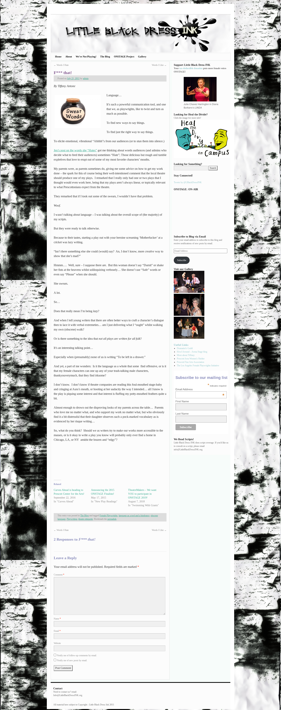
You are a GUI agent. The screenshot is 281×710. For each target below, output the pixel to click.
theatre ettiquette (85, 519)
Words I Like (159, 65)
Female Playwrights (109, 515)
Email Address (199, 389)
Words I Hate (61, 65)
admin (86, 78)
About (68, 56)
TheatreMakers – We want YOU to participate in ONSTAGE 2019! (142, 494)
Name (57, 618)
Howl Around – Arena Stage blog (192, 351)
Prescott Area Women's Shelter (191, 358)
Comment (59, 574)
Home (58, 56)
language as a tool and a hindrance (134, 515)
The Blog (105, 56)
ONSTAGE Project (124, 56)
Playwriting (72, 519)
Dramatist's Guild (185, 348)
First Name (182, 401)
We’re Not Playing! (86, 56)
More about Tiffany (186, 355)
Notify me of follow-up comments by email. (77, 655)
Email (57, 631)
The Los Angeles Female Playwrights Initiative (198, 365)
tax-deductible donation (191, 68)
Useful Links (181, 344)
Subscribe (181, 260)
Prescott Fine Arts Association (190, 362)
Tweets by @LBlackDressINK (188, 182)
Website (57, 643)
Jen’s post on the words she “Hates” (75, 150)
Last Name (182, 413)
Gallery (142, 56)
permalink (111, 519)
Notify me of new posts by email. (72, 660)
